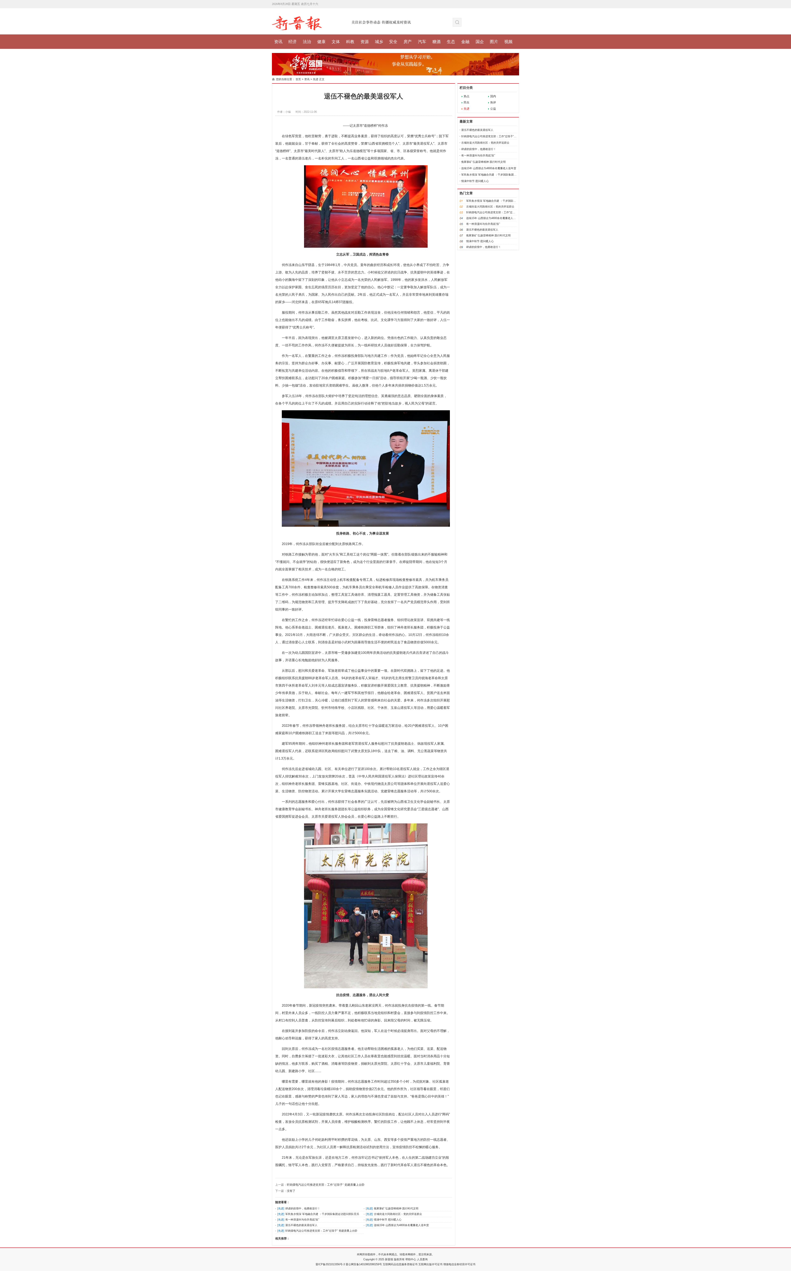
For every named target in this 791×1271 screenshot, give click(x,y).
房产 (408, 41)
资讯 (278, 41)
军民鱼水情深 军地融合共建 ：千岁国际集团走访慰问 (492, 174)
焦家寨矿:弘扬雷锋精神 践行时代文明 (396, 1208)
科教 (350, 41)
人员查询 (422, 1259)
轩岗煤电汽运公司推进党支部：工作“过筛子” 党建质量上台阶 (326, 1184)
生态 (451, 41)
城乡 (379, 41)
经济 (292, 41)
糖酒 (436, 41)
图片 (494, 41)
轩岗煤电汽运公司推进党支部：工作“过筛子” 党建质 (492, 136)
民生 (466, 102)
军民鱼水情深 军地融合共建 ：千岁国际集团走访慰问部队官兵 (322, 1214)
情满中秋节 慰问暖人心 (387, 1219)
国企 (480, 41)
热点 (466, 96)
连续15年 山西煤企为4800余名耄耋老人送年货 (401, 1225)
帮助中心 (410, 1259)
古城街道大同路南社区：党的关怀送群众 (398, 1214)
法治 (307, 41)
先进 (315, 79)
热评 (493, 102)
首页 (298, 79)
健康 (321, 41)
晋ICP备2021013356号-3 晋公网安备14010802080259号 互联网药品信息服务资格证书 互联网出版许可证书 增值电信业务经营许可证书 (395, 1264)
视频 (508, 41)
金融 (465, 41)
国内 (493, 96)
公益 (493, 108)
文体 (336, 41)
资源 (364, 41)
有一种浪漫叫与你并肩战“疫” (302, 1219)
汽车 (422, 41)
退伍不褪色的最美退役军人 (301, 1225)
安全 (393, 41)
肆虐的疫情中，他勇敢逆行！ (302, 1208)
